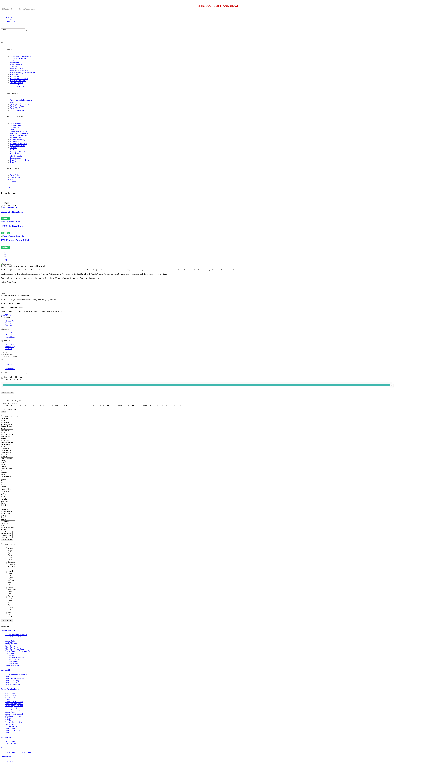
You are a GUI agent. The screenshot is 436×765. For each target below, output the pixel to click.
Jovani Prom (9, 712)
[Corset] (8, 446)
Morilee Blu (9, 655)
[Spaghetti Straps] (6, 535)
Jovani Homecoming (12, 710)
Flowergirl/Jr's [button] (6, 737)
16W (95, 406)
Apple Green (12, 553)
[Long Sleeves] (8, 525)
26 (70, 406)
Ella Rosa (8, 187)
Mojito (10, 551)
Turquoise (11, 562)
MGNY (8, 720)
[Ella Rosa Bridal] (10, 207)
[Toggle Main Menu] (2, 42)
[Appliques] (6, 471)
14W (89, 406)
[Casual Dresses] (10, 424)
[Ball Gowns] (7, 430)
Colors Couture (10, 693)
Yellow (10, 548)
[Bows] (6, 475)
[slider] (392, 385)
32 (84, 406)
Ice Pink (11, 580)
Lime (10, 557)
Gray (9, 612)
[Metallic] (4, 463)
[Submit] (26, 30)
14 (43, 406)
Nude (10, 603)
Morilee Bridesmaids (12, 685)
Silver (10, 614)
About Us (8, 333)
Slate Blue (11, 566)
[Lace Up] (7, 455)
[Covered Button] (7, 451)
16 (48, 406)
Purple (10, 573)
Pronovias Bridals (11, 661)
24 (66, 406)
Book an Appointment (26, 9)
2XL (180, 406)
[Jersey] (5, 487)
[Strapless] (6, 537)
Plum (10, 591)
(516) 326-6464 (7, 9)
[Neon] (4, 465)
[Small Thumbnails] (2, 200)
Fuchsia (10, 587)
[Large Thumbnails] (4, 200)
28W (133, 406)
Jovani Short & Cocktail (14, 714)
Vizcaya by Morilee (12, 761)
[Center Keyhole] (8, 444)
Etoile (7, 639)
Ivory (10, 601)
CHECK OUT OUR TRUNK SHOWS (218, 5)
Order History (10, 347)
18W (102, 406)
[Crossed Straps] (7, 453)
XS (158, 406)
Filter (6, 203)
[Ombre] (4, 467)
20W (108, 406)
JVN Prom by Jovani (13, 716)
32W (145, 406)
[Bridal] (10, 420)
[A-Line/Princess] (6, 511)
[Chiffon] (5, 483)
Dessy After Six (11, 683)
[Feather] (5, 485)
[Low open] (7, 456)
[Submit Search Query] (26, 373)
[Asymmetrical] (6, 493)
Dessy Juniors (10, 741)
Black (10, 610)
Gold (9, 605)
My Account (9, 19)
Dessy (7, 676)
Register (8, 23)
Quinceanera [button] (6, 757)
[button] (10, 49)
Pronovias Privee (11, 663)
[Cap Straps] (6, 532)
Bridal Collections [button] (8, 630)
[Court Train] (6, 497)
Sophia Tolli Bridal (12, 665)
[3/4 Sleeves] (8, 523)
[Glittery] (4, 461)
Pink (9, 582)
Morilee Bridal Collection (14, 657)
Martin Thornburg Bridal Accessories (18, 752)
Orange (10, 596)
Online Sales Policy (12, 335)
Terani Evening (10, 728)
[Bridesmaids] (10, 422)
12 (39, 406)
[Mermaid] (6, 515)
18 (52, 406)
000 (6, 406)
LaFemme (9, 718)
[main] (218, 226)
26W (127, 406)
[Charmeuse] (5, 481)
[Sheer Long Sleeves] (8, 527)
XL (174, 406)
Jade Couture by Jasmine (14, 704)
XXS (152, 406)
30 (79, 406)
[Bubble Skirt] (8, 441)
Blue (9, 569)
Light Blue (12, 564)
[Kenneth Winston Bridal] (12, 236)
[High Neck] (6, 505)
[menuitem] (220, 17)
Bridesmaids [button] (5, 670)
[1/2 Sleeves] (8, 521)
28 (75, 406)
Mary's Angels (10, 743)
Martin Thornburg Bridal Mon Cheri (18, 651)
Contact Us (9, 321)
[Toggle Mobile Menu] (2, 359)
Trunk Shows (10, 337)
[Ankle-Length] (6, 491)
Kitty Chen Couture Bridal (15, 649)
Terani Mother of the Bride (15, 730)
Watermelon (12, 589)
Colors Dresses (10, 695)
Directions (9, 325)
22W (114, 406)
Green (10, 555)
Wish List (8, 17)
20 (57, 406)
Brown (10, 607)
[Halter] (6, 503)
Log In (7, 25)
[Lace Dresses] (7, 436)
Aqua (10, 560)
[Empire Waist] (6, 513)
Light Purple (12, 578)
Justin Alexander (11, 643)
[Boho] (7, 432)
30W (139, 406)
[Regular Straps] (6, 534)
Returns (8, 323)
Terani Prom (9, 732)
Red (9, 594)
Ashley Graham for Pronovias (16, 635)
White (10, 616)
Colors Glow (10, 698)
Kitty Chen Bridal (11, 647)
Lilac (9, 576)
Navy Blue (12, 571)
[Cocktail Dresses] (10, 426)
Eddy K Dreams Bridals (14, 637)
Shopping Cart (10, 21)
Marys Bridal (10, 653)
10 (34, 406)
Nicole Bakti (10, 724)
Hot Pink (11, 585)
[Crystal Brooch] (6, 477)
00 (11, 406)
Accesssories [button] (5, 748)
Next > (7, 260)
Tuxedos (8, 365)
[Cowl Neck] (6, 501)
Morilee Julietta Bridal (13, 659)
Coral (10, 598)
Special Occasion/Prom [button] (10, 689)
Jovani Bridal (10, 641)
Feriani (7, 700)
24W (120, 406)
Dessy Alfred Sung (12, 681)
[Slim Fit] (6, 517)
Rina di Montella (11, 726)
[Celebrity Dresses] (8, 443)
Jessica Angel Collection (14, 706)
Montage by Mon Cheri (13, 722)
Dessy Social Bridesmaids (14, 678)
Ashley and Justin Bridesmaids (16, 674)
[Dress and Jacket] (7, 434)
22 (61, 406)
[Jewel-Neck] (6, 507)
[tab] (218, 630)
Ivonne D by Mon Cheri (14, 702)
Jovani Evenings (11, 708)
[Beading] (6, 473)
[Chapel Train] (6, 495)
